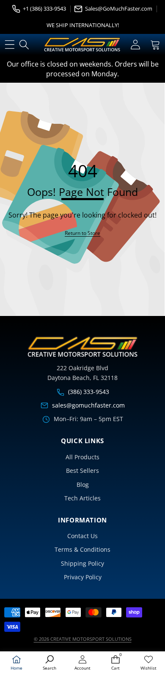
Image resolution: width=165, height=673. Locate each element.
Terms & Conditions (82, 549)
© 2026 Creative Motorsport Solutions (83, 639)
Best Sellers (82, 470)
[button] (155, 44)
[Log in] (135, 44)
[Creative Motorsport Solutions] (82, 44)
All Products (82, 457)
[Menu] (9, 44)
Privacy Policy (83, 577)
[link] (148, 663)
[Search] (24, 44)
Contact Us (82, 536)
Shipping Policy (82, 563)
